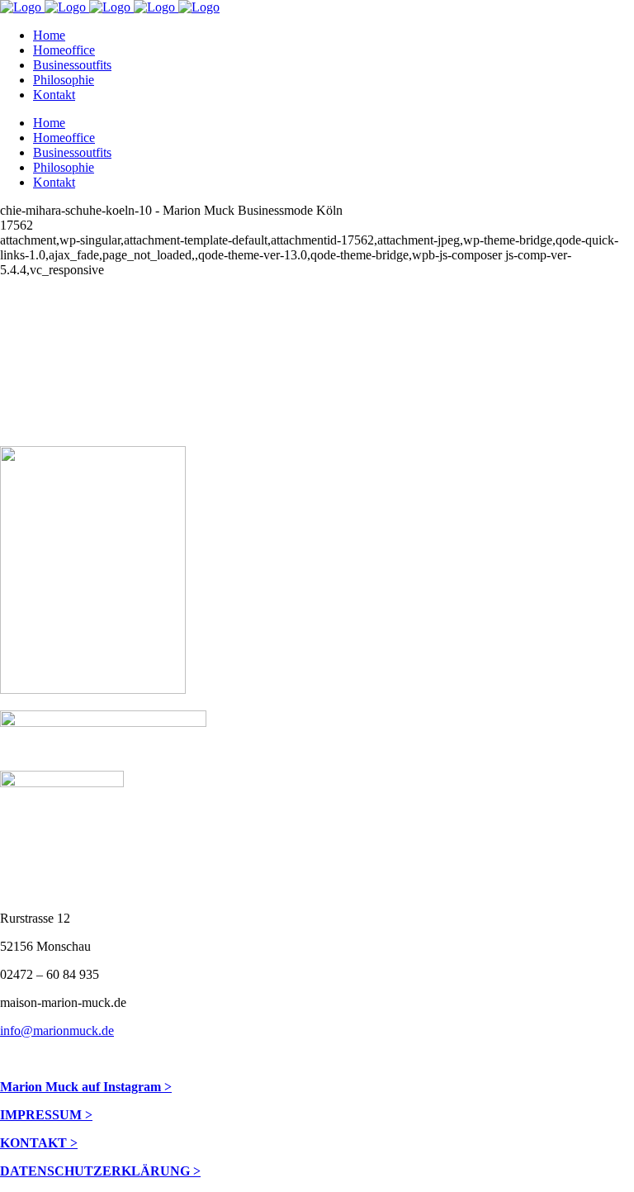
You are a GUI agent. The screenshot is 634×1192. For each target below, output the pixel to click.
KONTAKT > (39, 1143)
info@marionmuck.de (57, 1030)
